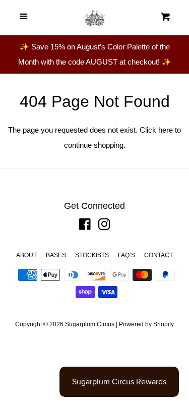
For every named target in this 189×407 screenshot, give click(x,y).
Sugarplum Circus (89, 324)
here (165, 130)
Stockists (92, 255)
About (26, 255)
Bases (56, 255)
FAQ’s (126, 255)
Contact (158, 255)
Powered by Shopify (146, 324)
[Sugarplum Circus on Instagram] (104, 226)
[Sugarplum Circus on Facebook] (85, 226)
